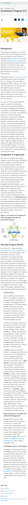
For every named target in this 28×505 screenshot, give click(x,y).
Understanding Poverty (6, 3)
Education (6, 488)
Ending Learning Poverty (7, 493)
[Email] (1, 19)
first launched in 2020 (19, 77)
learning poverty (11, 61)
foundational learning (16, 58)
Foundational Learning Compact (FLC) (12, 250)
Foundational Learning (9, 491)
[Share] (19, 19)
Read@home (4, 496)
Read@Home (8, 471)
